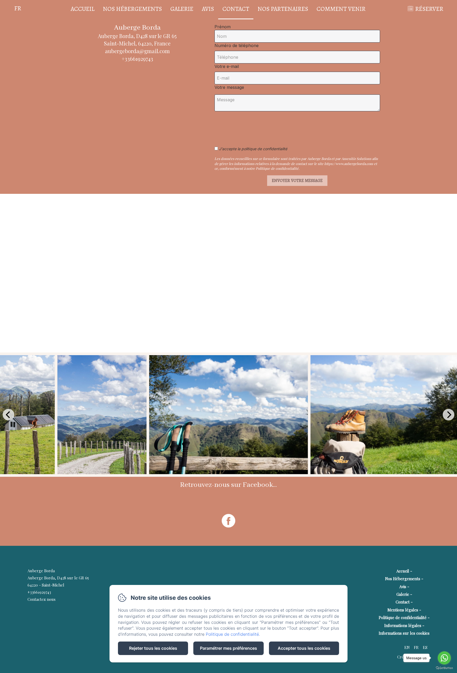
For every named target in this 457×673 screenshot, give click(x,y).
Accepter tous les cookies (304, 648)
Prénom (222, 26)
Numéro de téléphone (236, 45)
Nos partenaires (283, 9)
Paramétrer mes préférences (228, 648)
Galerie (181, 9)
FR (416, 647)
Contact (235, 9)
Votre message (229, 87)
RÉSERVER (429, 9)
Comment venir (341, 9)
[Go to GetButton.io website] (444, 667)
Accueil (82, 9)
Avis (208, 9)
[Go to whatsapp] (444, 658)
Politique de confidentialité (403, 617)
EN (407, 647)
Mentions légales (402, 609)
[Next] (448, 414)
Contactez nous (42, 599)
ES (425, 647)
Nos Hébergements (132, 9)
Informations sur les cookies (404, 633)
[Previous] (8, 414)
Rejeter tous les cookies (153, 648)
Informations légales (402, 625)
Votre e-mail (226, 66)
